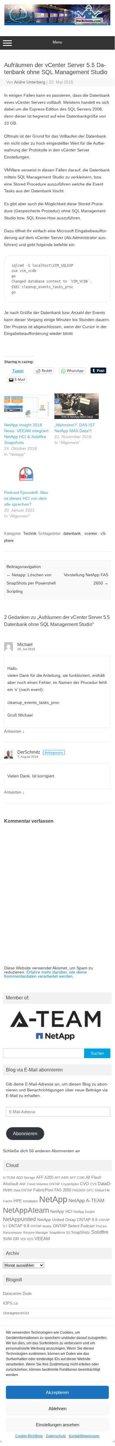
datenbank (72, 533)
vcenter (90, 533)
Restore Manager (35, 1232)
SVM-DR (11, 1238)
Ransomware (12, 1232)
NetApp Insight (84, 1211)
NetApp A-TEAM (86, 1200)
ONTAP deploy (41, 1226)
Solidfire (100, 1232)
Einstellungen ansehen (57, 1424)
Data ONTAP (23, 1190)
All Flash (93, 1177)
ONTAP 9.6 (87, 1219)
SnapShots (80, 1232)
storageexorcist (16, 1313)
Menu (57, 42)
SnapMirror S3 (59, 1232)
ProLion (101, 1226)
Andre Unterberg (29, 82)
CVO (84, 1183)
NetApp (53, 1199)
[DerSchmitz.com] (57, 23)
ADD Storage (25, 1177)
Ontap (70, 1220)
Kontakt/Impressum (84, 1436)
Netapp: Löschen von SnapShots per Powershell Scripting (31, 583)
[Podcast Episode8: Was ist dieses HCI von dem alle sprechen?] (26, 474)
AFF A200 (44, 1177)
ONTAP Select (66, 1225)
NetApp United (50, 1219)
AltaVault (10, 1184)
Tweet (18, 370)
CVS (93, 1184)
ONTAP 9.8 (19, 1225)
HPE (18, 1200)
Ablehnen (57, 1408)
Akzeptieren (57, 1392)
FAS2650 (78, 1190)
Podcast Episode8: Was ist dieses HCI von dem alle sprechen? (26, 498)
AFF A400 (61, 1177)
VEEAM (42, 1238)
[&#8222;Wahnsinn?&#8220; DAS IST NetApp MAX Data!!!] (76, 406)
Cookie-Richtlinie (29, 1436)
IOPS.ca (10, 1303)
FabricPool (43, 1190)
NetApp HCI (61, 1211)
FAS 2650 (62, 1190)
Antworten (12, 731)
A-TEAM (9, 1177)
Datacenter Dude (17, 1293)
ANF (22, 1184)
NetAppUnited (19, 1219)
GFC (90, 1190)
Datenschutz (56, 1436)
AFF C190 (77, 1177)
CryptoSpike (70, 1184)
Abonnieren (25, 1133)
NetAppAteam (26, 1210)
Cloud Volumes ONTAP (43, 1184)
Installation (30, 1201)
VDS (30, 1239)
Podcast (88, 1226)
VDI (23, 1239)
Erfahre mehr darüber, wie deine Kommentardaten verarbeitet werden (45, 974)
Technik (29, 533)
